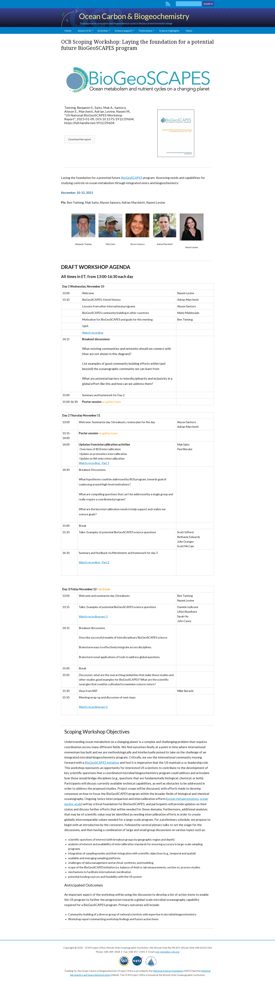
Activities (103, 30)
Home (67, 30)
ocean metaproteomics (183, 799)
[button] (79, 139)
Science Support (123, 30)
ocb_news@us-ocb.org (167, 951)
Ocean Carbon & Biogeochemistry (134, 16)
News (189, 30)
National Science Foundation (168, 970)
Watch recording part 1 (93, 616)
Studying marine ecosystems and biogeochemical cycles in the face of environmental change (126, 23)
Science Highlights (169, 30)
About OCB (84, 30)
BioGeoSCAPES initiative (102, 762)
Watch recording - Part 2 (94, 562)
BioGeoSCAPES (131, 177)
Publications (145, 30)
